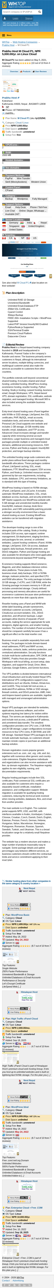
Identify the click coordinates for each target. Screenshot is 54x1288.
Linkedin (24, 1285)
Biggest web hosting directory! (19, 7)
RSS (29, 1285)
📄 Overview (12, 71)
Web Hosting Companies (25, 42)
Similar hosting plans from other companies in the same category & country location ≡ (26, 882)
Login (15, 18)
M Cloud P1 (23, 283)
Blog (14, 1285)
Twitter (9, 1285)
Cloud (18, 123)
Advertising (18, 1280)
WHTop (5, 42)
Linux (26, 123)
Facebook (4, 1285)
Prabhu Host (8, 45)
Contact (6, 1280)
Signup (28, 18)
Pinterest (19, 1285)
